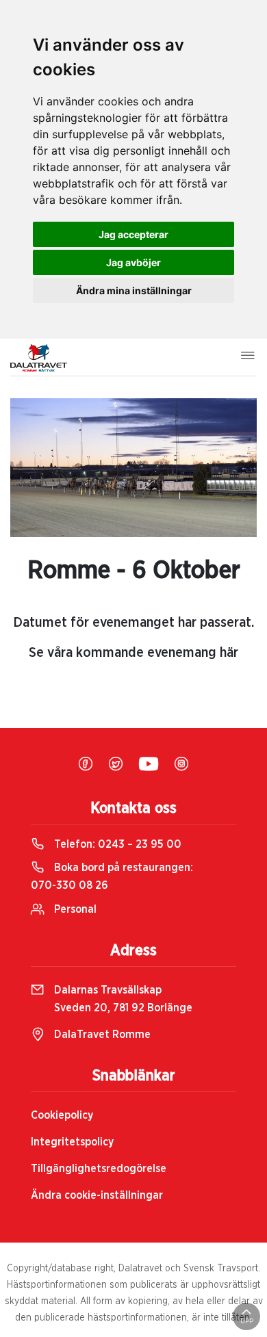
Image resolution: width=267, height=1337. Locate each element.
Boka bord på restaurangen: (112, 876)
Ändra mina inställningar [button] (134, 290)
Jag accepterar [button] (133, 234)
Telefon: (116, 844)
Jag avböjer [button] (133, 262)
